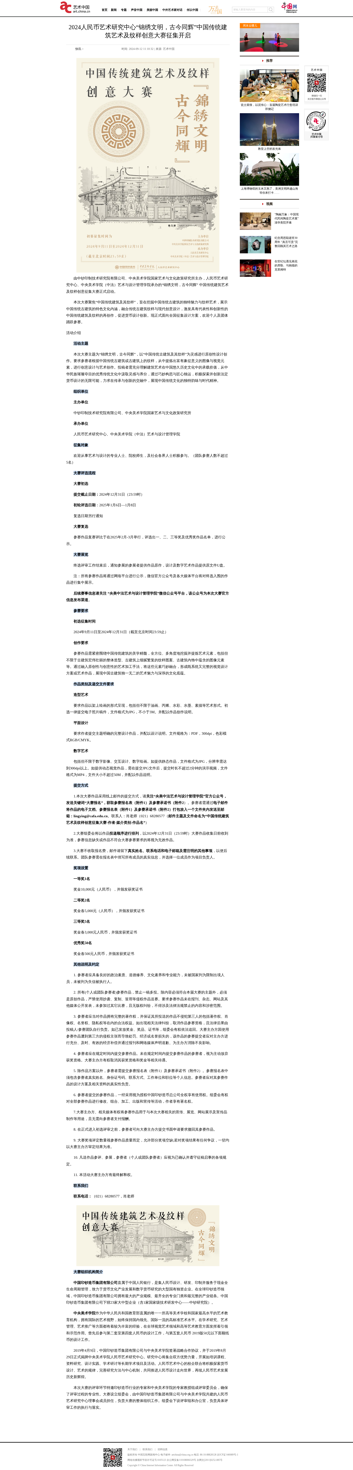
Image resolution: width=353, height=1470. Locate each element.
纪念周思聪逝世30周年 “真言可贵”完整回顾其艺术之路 (286, 242)
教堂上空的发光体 (269, 148)
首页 (104, 9)
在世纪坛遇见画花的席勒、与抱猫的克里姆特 (286, 265)
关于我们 (132, 1449)
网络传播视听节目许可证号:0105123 (146, 1460)
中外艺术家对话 (172, 9)
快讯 (78, 48)
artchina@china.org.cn (182, 1454)
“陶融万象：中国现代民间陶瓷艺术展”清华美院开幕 (287, 218)
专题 (124, 9)
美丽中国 (152, 9)
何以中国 (192, 9)
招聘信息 (163, 1449)
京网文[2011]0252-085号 (209, 1460)
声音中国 (136, 9)
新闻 (114, 9)
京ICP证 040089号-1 (227, 1454)
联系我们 (147, 1449)
